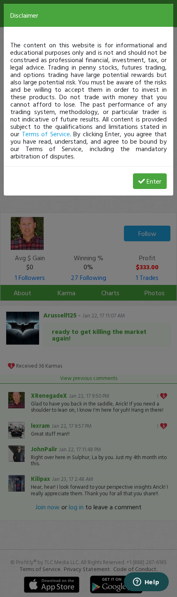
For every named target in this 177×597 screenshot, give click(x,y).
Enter (154, 181)
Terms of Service (46, 134)
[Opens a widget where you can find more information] (146, 582)
